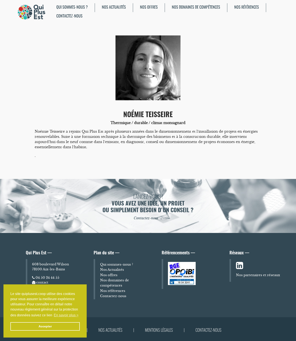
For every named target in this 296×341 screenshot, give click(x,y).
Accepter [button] (45, 326)
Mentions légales (159, 330)
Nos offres (149, 7)
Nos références (246, 7)
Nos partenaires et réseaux (258, 275)
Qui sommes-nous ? (72, 7)
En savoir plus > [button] (66, 315)
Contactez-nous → (148, 218)
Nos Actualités (114, 7)
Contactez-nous (69, 16)
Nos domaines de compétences (196, 7)
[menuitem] (72, 7)
